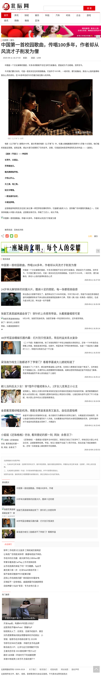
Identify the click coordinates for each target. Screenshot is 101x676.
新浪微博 (7, 236)
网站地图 (64, 669)
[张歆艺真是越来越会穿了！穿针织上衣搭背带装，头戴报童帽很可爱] (11, 323)
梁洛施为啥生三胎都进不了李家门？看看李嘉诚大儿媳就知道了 (38, 362)
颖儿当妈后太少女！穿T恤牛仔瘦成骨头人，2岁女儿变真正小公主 (39, 386)
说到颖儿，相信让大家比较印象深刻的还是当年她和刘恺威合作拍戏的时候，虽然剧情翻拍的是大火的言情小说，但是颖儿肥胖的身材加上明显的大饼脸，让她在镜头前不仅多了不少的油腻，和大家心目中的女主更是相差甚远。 (60, 394)
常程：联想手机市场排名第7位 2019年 (20, 639)
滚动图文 (5, 482)
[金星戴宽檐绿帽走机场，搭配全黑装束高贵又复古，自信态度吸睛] (11, 420)
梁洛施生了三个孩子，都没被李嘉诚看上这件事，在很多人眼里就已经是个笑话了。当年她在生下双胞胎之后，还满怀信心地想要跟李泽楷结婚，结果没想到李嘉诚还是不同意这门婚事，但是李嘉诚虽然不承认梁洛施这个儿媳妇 (60, 370)
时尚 (68, 15)
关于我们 (32, 669)
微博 (73, 58)
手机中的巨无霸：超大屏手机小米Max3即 (22, 558)
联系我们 (43, 669)
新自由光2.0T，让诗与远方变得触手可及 (21, 647)
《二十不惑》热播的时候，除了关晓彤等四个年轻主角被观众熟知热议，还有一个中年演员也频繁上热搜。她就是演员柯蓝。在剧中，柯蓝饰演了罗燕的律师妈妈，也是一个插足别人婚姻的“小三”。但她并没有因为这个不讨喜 (60, 346)
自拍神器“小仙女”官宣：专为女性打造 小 (21, 586)
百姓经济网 (18, 230)
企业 (78, 15)
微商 (27, 20)
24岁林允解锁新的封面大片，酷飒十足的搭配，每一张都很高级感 (39, 289)
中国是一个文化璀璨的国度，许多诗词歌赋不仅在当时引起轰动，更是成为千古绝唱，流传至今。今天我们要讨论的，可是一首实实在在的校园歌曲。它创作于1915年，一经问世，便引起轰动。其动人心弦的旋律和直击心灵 (61, 273)
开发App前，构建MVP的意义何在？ (19, 623)
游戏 (89, 15)
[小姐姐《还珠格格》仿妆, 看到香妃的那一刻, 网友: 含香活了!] (11, 444)
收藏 (97, 58)
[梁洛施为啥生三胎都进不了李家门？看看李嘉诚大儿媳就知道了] (11, 372)
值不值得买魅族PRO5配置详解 (17, 574)
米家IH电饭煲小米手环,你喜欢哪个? (19, 659)
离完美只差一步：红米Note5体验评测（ (21, 570)
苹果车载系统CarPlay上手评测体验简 (20, 562)
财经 (27, 15)
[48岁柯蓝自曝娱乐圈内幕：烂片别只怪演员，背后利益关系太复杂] (11, 347)
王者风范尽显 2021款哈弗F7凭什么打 (20, 651)
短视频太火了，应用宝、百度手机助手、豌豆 (23, 631)
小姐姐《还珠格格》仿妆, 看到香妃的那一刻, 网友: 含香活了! (36, 434)
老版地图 (54, 669)
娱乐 (37, 15)
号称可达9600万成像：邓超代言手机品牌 (21, 643)
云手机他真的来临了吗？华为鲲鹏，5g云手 (22, 566)
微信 (81, 58)
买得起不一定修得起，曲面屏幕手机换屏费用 (23, 582)
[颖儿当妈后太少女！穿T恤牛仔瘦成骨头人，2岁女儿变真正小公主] (11, 396)
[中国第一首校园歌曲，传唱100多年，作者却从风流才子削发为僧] (11, 275)
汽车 (58, 15)
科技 (47, 15)
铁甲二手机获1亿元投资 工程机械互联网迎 (22, 550)
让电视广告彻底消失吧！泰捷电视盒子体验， (23, 554)
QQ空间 (16, 236)
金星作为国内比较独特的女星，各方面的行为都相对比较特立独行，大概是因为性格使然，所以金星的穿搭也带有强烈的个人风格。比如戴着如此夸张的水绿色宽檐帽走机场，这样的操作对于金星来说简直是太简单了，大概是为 (60, 418)
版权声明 (75, 669)
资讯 (16, 15)
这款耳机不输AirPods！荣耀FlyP (18, 627)
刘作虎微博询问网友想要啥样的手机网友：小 (23, 635)
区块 (37, 20)
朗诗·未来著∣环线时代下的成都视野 (20, 655)
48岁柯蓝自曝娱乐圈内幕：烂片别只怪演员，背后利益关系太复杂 (39, 337)
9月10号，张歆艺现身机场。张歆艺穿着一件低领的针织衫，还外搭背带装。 (54, 318)
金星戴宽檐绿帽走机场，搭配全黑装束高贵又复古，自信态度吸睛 (39, 410)
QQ (89, 58)
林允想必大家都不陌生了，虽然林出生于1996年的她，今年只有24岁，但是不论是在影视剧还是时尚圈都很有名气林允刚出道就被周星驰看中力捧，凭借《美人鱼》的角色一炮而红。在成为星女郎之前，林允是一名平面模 (61, 297)
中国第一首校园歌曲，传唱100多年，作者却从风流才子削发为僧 (38, 265)
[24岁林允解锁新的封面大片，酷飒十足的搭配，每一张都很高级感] (11, 299)
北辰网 (5, 40)
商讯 (6, 20)
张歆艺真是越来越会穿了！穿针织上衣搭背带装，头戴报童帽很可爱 (40, 313)
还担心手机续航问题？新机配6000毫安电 (21, 578)
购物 (16, 20)
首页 (6, 15)
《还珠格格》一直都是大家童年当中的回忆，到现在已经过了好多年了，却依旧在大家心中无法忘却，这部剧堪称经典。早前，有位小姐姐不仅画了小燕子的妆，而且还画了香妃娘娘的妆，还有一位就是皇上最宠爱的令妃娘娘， (60, 443)
